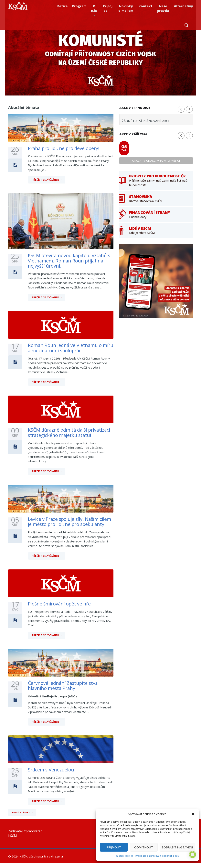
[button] (193, 814)
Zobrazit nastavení (177, 847)
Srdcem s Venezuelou (51, 769)
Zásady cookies (124, 855)
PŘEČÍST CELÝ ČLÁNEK (45, 180)
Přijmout (113, 847)
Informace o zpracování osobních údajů (157, 855)
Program (79, 6)
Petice (62, 6)
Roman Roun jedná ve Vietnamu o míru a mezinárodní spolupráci (70, 347)
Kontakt (145, 6)
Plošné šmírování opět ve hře (59, 603)
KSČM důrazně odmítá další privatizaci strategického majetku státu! (69, 432)
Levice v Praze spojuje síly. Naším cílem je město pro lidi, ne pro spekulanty (69, 521)
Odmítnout (143, 847)
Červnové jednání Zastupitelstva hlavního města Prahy (63, 685)
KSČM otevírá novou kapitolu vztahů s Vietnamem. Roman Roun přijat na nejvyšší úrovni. (69, 260)
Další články (21, 812)
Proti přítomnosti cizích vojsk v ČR (66, 18)
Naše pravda (163, 8)
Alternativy (183, 6)
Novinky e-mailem (125, 8)
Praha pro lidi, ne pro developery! (64, 148)
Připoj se (107, 8)
